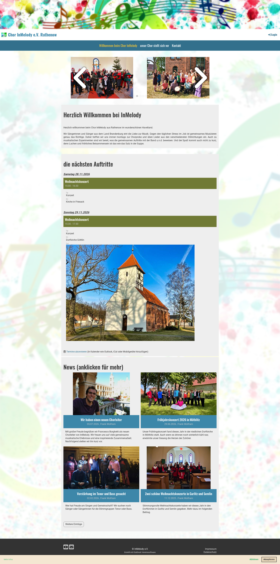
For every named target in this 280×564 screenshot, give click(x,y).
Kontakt (176, 45)
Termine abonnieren (76, 351)
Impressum (211, 549)
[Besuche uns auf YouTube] (65, 547)
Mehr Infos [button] (8, 559)
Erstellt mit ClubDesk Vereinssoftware (140, 552)
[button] (140, 192)
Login (274, 34)
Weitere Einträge (73, 524)
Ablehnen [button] (254, 559)
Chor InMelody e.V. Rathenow (32, 34)
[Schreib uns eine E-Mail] (71, 547)
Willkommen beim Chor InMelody (118, 45)
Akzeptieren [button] (269, 559)
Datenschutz (210, 552)
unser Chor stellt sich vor (154, 45)
